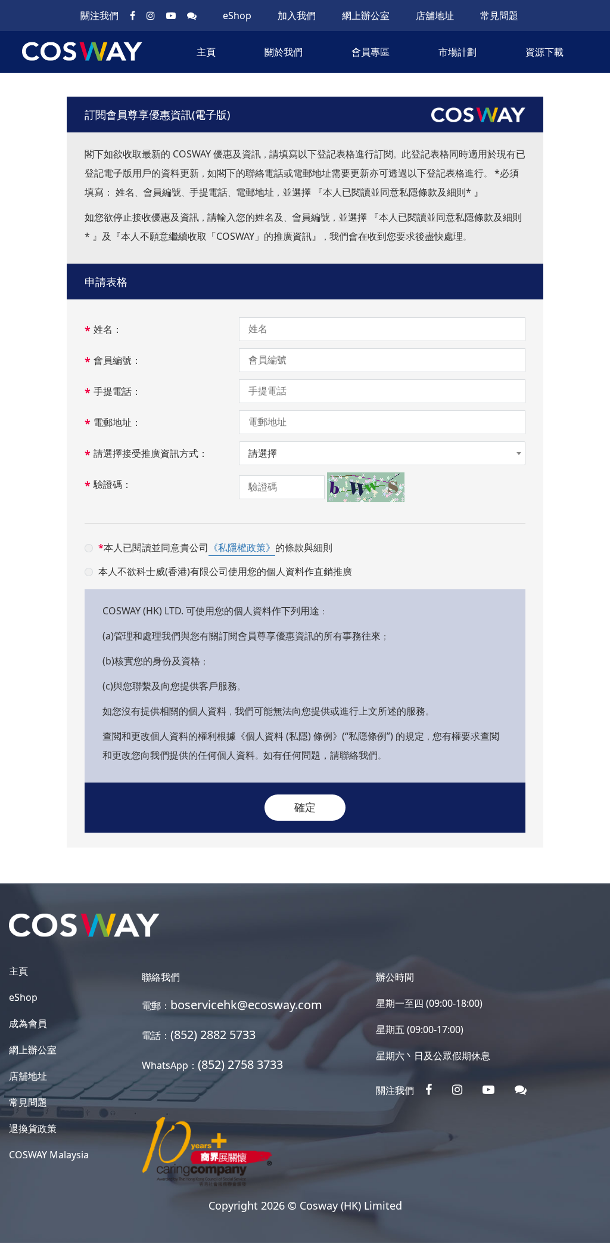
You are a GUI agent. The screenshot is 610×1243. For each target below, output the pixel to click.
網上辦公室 (366, 15)
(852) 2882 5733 (213, 1034)
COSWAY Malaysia (49, 1154)
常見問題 (499, 15)
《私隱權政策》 (241, 547)
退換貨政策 (33, 1128)
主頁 (206, 51)
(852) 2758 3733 (240, 1064)
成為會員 (28, 1023)
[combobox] (382, 453)
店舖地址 (435, 15)
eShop (237, 15)
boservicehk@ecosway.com (246, 1005)
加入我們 (297, 15)
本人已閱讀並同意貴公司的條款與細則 (215, 548)
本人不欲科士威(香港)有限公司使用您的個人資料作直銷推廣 (225, 571)
